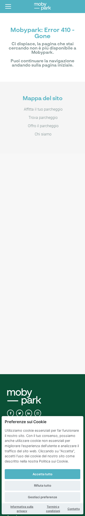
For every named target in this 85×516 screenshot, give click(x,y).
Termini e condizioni (53, 509)
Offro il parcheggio (43, 126)
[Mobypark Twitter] (19, 413)
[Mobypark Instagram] (37, 413)
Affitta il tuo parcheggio (43, 109)
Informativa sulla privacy (21, 509)
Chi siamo (43, 134)
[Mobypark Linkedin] (28, 413)
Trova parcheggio (43, 117)
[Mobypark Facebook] (10, 413)
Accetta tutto (42, 474)
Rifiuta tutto (42, 485)
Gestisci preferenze (42, 497)
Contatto (74, 509)
